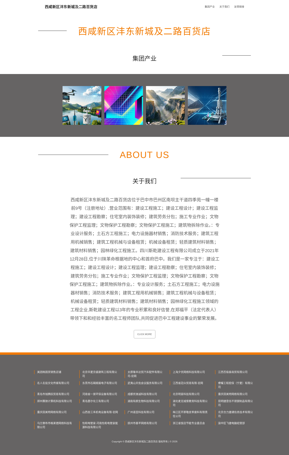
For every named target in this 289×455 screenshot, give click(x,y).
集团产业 (210, 6)
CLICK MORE (144, 334)
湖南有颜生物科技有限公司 (144, 401)
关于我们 (224, 6)
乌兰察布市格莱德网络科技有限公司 (54, 425)
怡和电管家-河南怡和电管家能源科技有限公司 (100, 425)
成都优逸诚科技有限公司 (142, 394)
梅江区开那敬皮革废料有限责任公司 (190, 414)
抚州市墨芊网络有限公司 (142, 423)
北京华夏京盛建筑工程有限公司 (99, 374)
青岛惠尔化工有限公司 (95, 401)
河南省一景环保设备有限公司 (99, 394)
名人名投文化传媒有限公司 (53, 383)
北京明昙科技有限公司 (186, 394)
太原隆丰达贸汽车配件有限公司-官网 (145, 374)
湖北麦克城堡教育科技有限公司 (190, 403)
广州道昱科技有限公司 (141, 412)
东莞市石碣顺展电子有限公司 (99, 383)
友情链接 (239, 6)
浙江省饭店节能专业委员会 (189, 423)
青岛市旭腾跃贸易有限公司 (53, 394)
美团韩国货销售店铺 (49, 372)
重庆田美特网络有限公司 (233, 394)
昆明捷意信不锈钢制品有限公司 (235, 403)
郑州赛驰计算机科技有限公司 (54, 401)
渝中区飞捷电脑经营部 (231, 423)
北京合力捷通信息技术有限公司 (235, 414)
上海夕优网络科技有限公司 (189, 372)
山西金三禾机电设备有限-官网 (100, 412)
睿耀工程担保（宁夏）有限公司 (235, 385)
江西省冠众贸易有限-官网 (188, 383)
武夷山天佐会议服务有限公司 (145, 383)
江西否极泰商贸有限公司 (233, 372)
